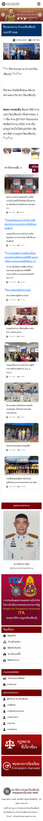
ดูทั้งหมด (35, 166)
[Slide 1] (18, 19)
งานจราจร (11, 723)
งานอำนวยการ (12, 717)
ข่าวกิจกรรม (11, 684)
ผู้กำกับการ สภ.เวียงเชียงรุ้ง (17, 699)
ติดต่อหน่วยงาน (13, 660)
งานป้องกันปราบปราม (15, 711)
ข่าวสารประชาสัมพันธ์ (16, 678)
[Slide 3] (25, 19)
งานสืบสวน (11, 705)
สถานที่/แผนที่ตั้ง (14, 654)
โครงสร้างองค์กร (14, 642)
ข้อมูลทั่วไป (11, 636)
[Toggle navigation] (39, 4)
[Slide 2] (21, 19)
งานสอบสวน (12, 729)
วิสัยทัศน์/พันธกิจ (14, 648)
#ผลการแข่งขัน (12, 109)
